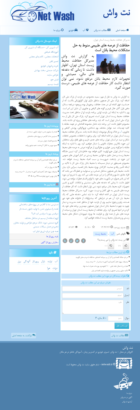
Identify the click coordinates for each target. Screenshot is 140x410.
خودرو (71, 30)
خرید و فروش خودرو (49, 66)
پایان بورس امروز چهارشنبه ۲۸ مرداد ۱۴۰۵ (42, 176)
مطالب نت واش (100, 30)
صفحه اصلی (121, 30)
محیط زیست (100, 234)
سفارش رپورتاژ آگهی (49, 242)
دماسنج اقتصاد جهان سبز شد (47, 140)
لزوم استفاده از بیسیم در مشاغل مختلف (41, 218)
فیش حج (54, 80)
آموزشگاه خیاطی (51, 52)
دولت (54, 268)
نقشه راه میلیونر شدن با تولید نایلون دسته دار (42, 131)
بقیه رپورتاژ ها (52, 236)
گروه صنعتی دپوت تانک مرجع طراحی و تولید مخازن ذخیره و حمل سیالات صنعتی (35, 225)
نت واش (116, 13)
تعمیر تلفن (53, 61)
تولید (49, 261)
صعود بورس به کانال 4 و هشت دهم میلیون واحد (41, 145)
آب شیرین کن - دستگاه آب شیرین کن (41, 47)
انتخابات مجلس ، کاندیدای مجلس (43, 57)
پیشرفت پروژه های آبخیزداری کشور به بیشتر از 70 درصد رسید (107, 261)
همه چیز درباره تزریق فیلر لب (45, 231)
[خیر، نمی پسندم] (111, 246)
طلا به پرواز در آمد (51, 167)
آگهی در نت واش (126, 397)
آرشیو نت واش (127, 401)
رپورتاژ (35, 261)
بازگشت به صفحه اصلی (22, 336)
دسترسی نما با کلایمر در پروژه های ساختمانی (42, 136)
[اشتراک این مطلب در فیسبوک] (83, 241)
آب (84, 30)
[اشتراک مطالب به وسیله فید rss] (65, 241)
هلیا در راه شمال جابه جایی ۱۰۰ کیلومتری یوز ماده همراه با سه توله (105, 266)
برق (19, 261)
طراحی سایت (52, 75)
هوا (48, 268)
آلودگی (26, 261)
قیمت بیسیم (53, 84)
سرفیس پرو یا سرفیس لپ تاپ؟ (44, 214)
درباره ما (57, 30)
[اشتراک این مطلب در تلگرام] (71, 241)
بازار (43, 261)
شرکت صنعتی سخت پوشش (46, 70)
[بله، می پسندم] (126, 246)
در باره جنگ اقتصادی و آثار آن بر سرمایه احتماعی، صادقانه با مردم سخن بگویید (102, 257)
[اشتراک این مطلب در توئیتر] (77, 241)
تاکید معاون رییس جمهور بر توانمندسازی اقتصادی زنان (110, 270)
